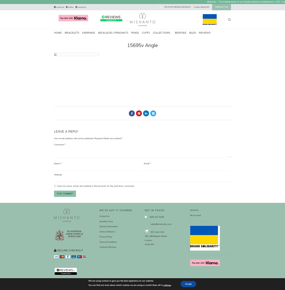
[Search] (229, 20)
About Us (194, 210)
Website (58, 174)
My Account (195, 215)
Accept (188, 284)
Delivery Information (108, 226)
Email (147, 163)
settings (167, 285)
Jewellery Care (106, 221)
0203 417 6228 (157, 217)
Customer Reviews (108, 247)
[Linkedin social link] (146, 113)
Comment (59, 144)
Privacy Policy (105, 237)
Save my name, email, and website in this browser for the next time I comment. (95, 186)
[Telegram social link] (153, 113)
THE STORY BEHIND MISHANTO (177, 7)
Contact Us (104, 216)
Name (58, 163)
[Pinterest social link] (139, 113)
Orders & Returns (107, 231)
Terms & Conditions (108, 242)
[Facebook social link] (132, 113)
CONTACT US (221, 7)
